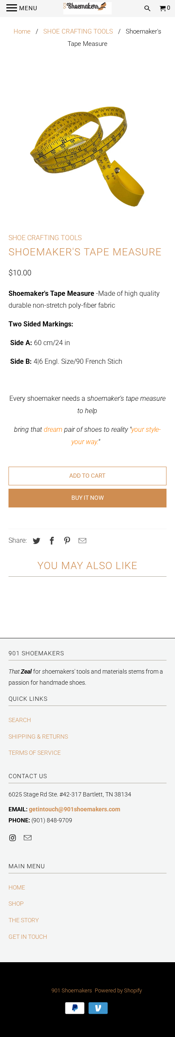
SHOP (16, 903)
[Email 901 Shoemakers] (28, 837)
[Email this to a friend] (81, 540)
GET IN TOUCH (27, 936)
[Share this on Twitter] (35, 540)
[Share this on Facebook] (50, 540)
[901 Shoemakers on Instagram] (13, 837)
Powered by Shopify (118, 990)
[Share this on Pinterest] (66, 540)
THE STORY (23, 920)
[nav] (21, 8)
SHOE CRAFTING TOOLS (78, 31)
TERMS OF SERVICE (34, 752)
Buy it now (87, 497)
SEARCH (19, 720)
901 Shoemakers (71, 990)
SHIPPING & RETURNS (38, 736)
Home (22, 31)
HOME (16, 887)
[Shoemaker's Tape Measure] (87, 155)
